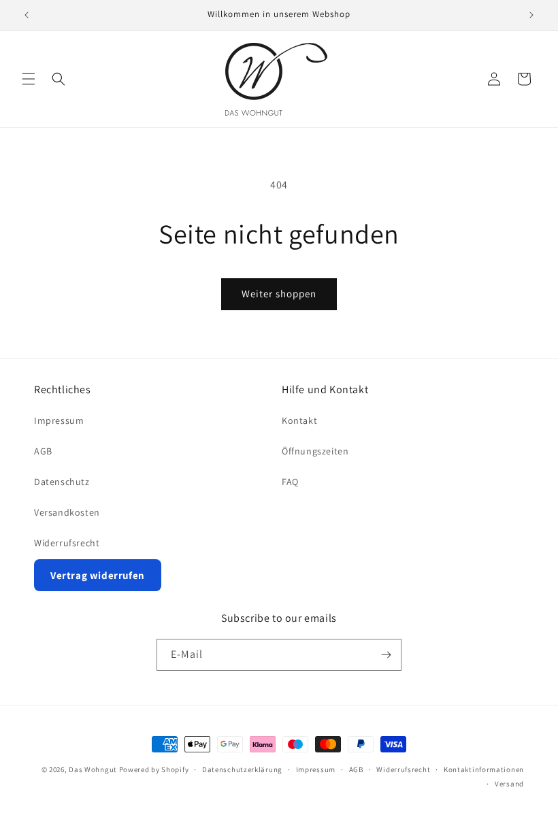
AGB (43, 451)
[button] (29, 79)
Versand (509, 783)
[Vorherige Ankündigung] (27, 15)
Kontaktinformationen (484, 769)
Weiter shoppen (279, 293)
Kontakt (299, 420)
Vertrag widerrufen (97, 575)
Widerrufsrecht (66, 543)
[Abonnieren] (386, 655)
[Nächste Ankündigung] (531, 15)
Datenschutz (62, 482)
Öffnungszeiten (315, 451)
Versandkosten (67, 512)
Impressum (59, 420)
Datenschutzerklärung (242, 769)
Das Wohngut (93, 769)
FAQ (290, 482)
